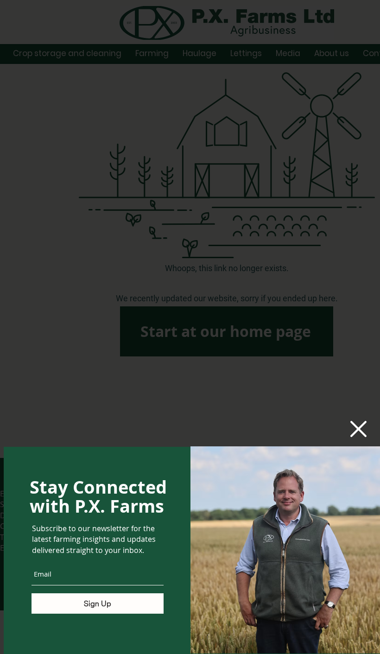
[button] (358, 429)
